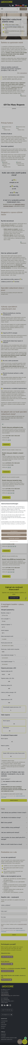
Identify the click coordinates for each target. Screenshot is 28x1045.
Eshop (22, 8)
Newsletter (3, 1034)
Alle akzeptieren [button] (14, 531)
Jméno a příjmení (6, 905)
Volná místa (3, 1024)
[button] (14, 812)
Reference (3, 1026)
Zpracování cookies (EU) (6, 1039)
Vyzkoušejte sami (14, 597)
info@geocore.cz (5, 994)
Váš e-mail (4, 911)
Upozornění (4, 784)
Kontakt (3, 1028)
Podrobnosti (6, 444)
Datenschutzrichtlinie (14, 541)
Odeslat (14, 934)
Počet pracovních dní (6, 642)
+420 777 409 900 (6, 956)
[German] (21, 5)
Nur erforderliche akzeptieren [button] (14, 534)
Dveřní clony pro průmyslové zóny (12, 427)
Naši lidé (3, 1022)
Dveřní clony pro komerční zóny (12, 480)
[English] (18, 5)
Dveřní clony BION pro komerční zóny (13, 559)
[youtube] (7, 1005)
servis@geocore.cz (6, 963)
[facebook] (2, 1005)
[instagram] (10, 1005)
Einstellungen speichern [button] (14, 538)
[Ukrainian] (25, 5)
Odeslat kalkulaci (14, 800)
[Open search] (17, 9)
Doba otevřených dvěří (7, 636)
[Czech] (16, 5)
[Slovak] (23, 5)
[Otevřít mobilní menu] (2, 8)
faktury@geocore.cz (5, 995)
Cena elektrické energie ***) (8, 655)
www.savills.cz (23, 73)
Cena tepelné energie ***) (7, 661)
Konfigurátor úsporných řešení (24, 1042)
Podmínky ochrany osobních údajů (9, 1037)
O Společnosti (4, 1021)
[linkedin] (4, 1005)
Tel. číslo (3, 917)
